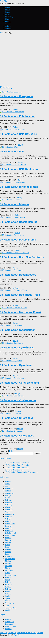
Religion (8, 589)
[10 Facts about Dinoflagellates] (12, 182)
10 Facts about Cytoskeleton (17, 329)
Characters (9, 507)
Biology (15, 109)
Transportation (10, 608)
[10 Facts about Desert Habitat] (12, 217)
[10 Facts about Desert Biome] (12, 235)
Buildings (8, 500)
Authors (8, 491)
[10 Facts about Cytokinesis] (11, 343)
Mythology (9, 570)
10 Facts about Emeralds (14, 470)
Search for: (4, 454)
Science (8, 29)
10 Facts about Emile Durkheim (17, 465)
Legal (7, 554)
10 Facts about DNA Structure (18, 134)
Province (8, 584)
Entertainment (10, 533)
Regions (8, 587)
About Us (8, 619)
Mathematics (10, 559)
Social (7, 596)
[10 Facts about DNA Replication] (13, 165)
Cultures (8, 521)
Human (8, 549)
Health (7, 14)
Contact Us (9, 622)
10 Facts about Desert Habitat (18, 221)
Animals (8, 26)
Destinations (10, 524)
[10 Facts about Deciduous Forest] (13, 308)
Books (7, 498)
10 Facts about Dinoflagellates (19, 186)
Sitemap (8, 629)
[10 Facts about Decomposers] (12, 270)
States (7, 601)
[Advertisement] (24, 59)
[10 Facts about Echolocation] (12, 112)
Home (7, 7)
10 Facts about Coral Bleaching (19, 382)
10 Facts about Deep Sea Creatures (22, 257)
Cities (7, 512)
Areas (7, 484)
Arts (6, 24)
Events (8, 538)
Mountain (8, 566)
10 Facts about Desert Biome (18, 239)
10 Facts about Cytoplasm (16, 365)
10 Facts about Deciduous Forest (20, 312)
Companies (9, 514)
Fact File (3, 1)
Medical (8, 561)
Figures (8, 22)
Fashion (8, 540)
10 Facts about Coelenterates (18, 400)
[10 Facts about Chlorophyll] (11, 413)
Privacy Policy (10, 626)
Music (7, 10)
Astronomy (9, 488)
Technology (9, 603)
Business (8, 503)
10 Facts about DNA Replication (19, 169)
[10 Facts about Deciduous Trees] (13, 290)
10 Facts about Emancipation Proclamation (21, 472)
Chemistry (9, 17)
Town (7, 606)
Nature (7, 573)
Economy (8, 528)
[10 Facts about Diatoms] (10, 200)
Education (9, 531)
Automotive (9, 493)
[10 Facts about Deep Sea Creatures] (14, 253)
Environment (10, 535)
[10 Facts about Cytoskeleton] (12, 325)
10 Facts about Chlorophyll (17, 417)
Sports (7, 12)
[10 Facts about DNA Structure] (12, 129)
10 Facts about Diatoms (14, 204)
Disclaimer (9, 624)
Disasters (8, 526)
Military (8, 563)
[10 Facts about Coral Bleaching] (13, 378)
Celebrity (8, 505)
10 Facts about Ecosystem (16, 96)
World (7, 610)
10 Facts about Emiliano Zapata (17, 468)
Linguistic (8, 556)
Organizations (10, 575)
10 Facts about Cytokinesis (17, 347)
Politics (8, 582)
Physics (8, 577)
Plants (7, 580)
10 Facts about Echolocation (17, 116)
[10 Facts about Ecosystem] (11, 92)
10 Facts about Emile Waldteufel (17, 463)
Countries (8, 517)
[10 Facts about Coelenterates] (12, 396)
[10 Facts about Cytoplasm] (11, 361)
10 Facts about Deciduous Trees (20, 294)
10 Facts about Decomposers (18, 274)
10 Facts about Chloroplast (17, 435)
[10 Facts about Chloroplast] (11, 431)
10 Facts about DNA (12, 151)
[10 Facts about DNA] (9, 147)
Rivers (7, 591)
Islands (8, 552)
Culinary (8, 519)
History (8, 19)
